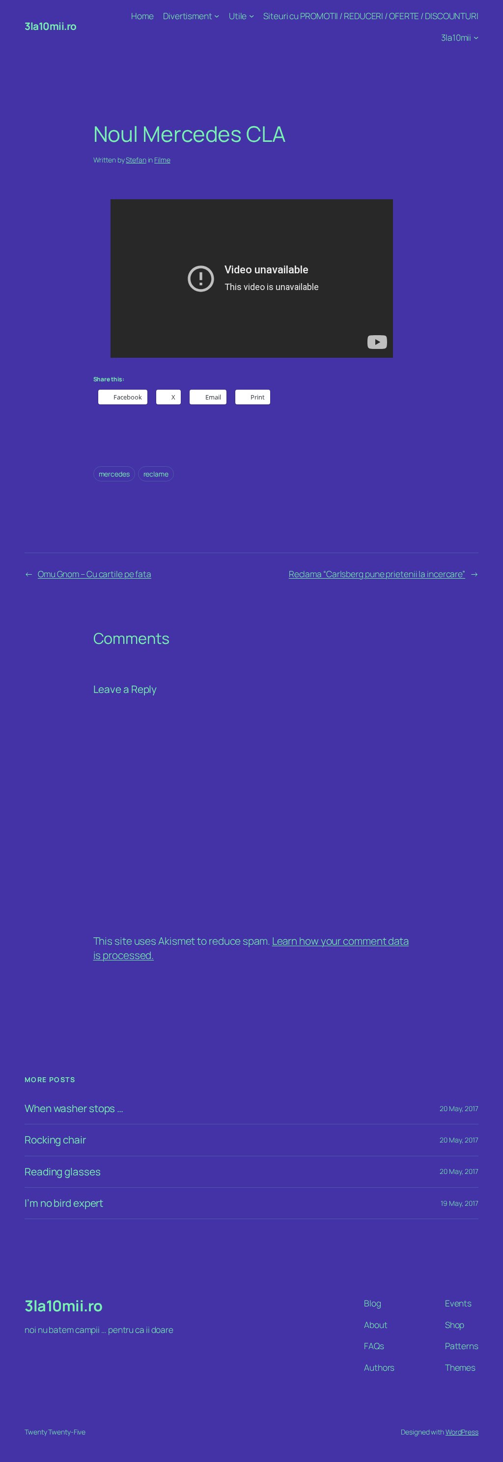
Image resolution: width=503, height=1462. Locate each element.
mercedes (114, 473)
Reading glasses (63, 1171)
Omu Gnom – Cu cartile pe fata (94, 574)
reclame (155, 473)
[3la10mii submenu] (476, 36)
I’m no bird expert (64, 1203)
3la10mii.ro (51, 26)
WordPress (462, 1431)
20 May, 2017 (459, 1108)
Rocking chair (55, 1139)
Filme (162, 159)
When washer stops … (74, 1108)
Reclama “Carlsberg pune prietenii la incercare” (377, 574)
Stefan (136, 159)
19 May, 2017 (459, 1203)
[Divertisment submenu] (216, 15)
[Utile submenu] (251, 15)
